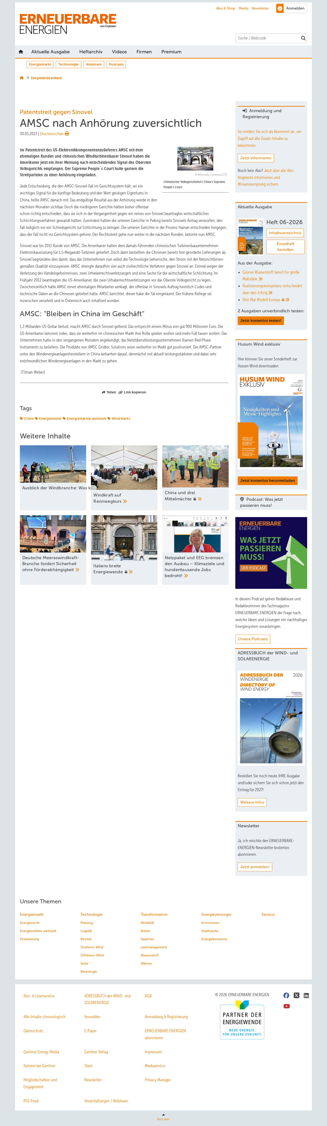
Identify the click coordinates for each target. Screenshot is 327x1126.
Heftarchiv (90, 51)
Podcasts (116, 64)
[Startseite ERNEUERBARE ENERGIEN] (166, 24)
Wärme (146, 963)
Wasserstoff (150, 955)
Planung (86, 923)
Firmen (144, 51)
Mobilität (147, 923)
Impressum (153, 1051)
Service (268, 914)
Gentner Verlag (96, 1051)
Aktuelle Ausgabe (50, 51)
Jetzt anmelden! (255, 867)
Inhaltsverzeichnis (285, 233)
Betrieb (85, 939)
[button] (171, 51)
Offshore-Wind (92, 955)
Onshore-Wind (91, 947)
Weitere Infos (252, 802)
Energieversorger (216, 914)
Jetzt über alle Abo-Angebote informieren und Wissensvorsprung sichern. (266, 177)
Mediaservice (155, 1065)
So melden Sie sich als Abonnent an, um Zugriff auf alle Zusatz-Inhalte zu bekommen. (269, 138)
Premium (171, 51)
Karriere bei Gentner (39, 1065)
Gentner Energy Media (41, 1051)
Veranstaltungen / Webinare (106, 1100)
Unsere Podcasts (253, 639)
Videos (119, 51)
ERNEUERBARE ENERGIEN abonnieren (165, 1034)
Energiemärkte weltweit (86, 418)
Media (243, 8)
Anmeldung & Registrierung (166, 1016)
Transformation (154, 914)
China (29, 418)
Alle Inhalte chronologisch (44, 1016)
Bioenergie (88, 971)
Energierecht (29, 923)
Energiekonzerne (214, 939)
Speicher (147, 939)
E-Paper (90, 1030)
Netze (145, 931)
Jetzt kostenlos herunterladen (267, 481)
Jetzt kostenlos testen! (260, 321)
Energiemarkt (40, 64)
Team (88, 1065)
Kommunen (210, 923)
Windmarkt (121, 418)
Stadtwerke (210, 931)
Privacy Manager (158, 1079)
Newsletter (260, 8)
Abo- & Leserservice (38, 996)
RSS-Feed (30, 1100)
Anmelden (92, 1016)
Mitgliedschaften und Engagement (40, 1083)
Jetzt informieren (255, 158)
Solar (84, 963)
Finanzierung (29, 939)
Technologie (68, 64)
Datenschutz (33, 1030)
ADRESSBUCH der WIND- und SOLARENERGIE (107, 999)
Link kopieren (135, 392)
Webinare (94, 64)
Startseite (21, 51)
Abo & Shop (225, 8)
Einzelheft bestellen (285, 247)
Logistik (86, 931)
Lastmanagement (154, 947)
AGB (148, 996)
